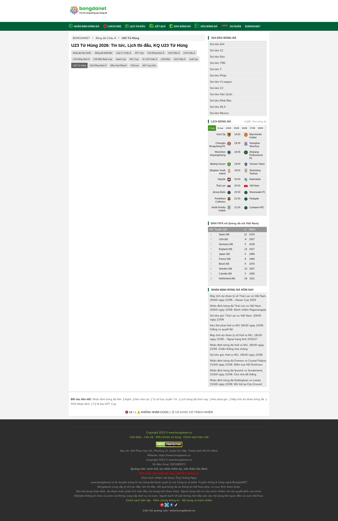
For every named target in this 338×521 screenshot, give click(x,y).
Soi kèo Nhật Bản (220, 100)
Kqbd (128, 399)
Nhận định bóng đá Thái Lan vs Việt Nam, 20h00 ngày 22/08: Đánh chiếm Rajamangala (238, 307)
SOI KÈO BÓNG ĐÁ (223, 37)
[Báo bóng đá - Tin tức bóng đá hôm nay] (88, 7)
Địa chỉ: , (169, 450)
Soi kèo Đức (217, 56)
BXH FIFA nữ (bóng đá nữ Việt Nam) (235, 223)
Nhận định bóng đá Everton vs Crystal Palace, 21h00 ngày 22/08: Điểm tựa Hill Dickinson (238, 362)
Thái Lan (134, 65)
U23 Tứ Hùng (79, 65)
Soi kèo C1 (216, 50)
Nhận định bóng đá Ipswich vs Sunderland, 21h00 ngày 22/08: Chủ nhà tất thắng (236, 372)
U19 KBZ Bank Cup (102, 59)
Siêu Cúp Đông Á (118, 65)
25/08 (236, 128)
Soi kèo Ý (216, 69)
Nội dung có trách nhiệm (197, 500)
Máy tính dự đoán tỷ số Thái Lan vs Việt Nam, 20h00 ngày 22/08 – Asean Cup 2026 (238, 297)
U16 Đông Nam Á (155, 53)
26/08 (244, 128)
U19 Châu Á (174, 53)
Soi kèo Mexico (219, 113)
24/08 (228, 128)
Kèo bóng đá (209, 26)
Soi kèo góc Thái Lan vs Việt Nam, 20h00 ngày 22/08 (235, 317)
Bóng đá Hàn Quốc (82, 53)
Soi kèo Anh (217, 44)
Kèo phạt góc (219, 399)
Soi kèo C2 (216, 88)
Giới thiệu (136, 437)
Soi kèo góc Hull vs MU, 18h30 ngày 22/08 (236, 354)
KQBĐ (247, 121)
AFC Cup (134, 59)
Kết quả (160, 26)
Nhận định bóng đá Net (107, 399)
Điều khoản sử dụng (168, 437)
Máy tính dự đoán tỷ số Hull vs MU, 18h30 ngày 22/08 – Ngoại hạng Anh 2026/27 (236, 337)
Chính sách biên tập (138, 500)
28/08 (260, 128)
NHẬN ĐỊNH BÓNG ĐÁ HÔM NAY (232, 289)
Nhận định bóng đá (86, 26)
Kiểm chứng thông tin (166, 500)
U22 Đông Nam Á (98, 65)
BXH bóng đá (182, 26)
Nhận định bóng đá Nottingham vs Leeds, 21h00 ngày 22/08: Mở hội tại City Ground (236, 382)
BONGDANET (252, 26)
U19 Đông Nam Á (81, 59)
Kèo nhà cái (141, 399)
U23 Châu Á (179, 59)
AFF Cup (139, 53)
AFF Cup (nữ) (149, 65)
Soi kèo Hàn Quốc (221, 94)
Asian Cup (121, 59)
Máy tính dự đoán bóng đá (247, 399)
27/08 (252, 128)
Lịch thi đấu (137, 26)
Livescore (114, 26)
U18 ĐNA (165, 59)
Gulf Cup (193, 59)
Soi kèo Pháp (218, 75)
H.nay (212, 128)
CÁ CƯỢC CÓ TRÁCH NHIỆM (194, 412)
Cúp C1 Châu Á (123, 53)
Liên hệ (148, 437)
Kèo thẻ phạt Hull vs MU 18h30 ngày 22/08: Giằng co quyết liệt (237, 327)
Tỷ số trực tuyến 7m (164, 399)
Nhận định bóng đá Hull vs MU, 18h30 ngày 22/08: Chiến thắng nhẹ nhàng (237, 346)
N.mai (220, 128)
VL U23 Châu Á (149, 59)
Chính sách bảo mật (196, 437)
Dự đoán (235, 26)
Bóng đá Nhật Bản (103, 53)
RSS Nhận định (80, 403)
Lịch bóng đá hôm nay (194, 399)
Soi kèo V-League (221, 81)
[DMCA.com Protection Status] (169, 446)
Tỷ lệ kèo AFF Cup (104, 403)
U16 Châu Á (189, 53)
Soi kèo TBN (217, 62)
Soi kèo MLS (218, 106)
